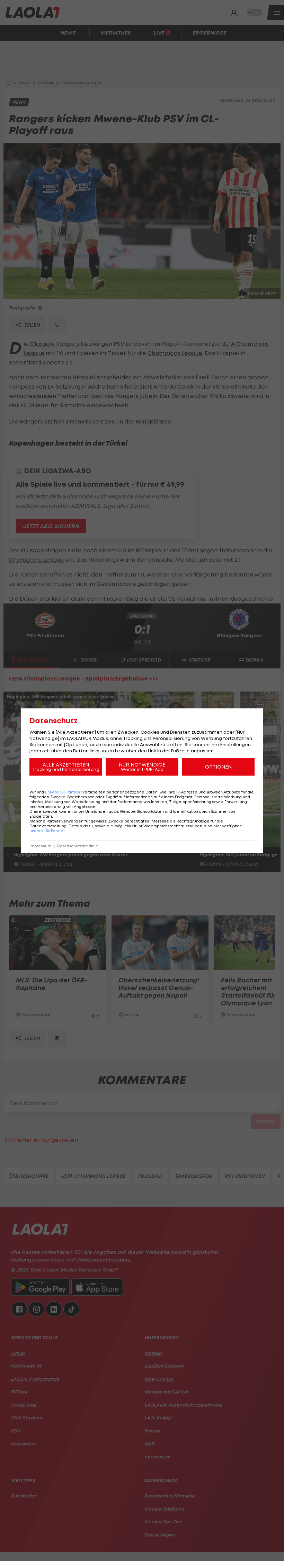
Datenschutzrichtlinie (77, 846)
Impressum (40, 846)
